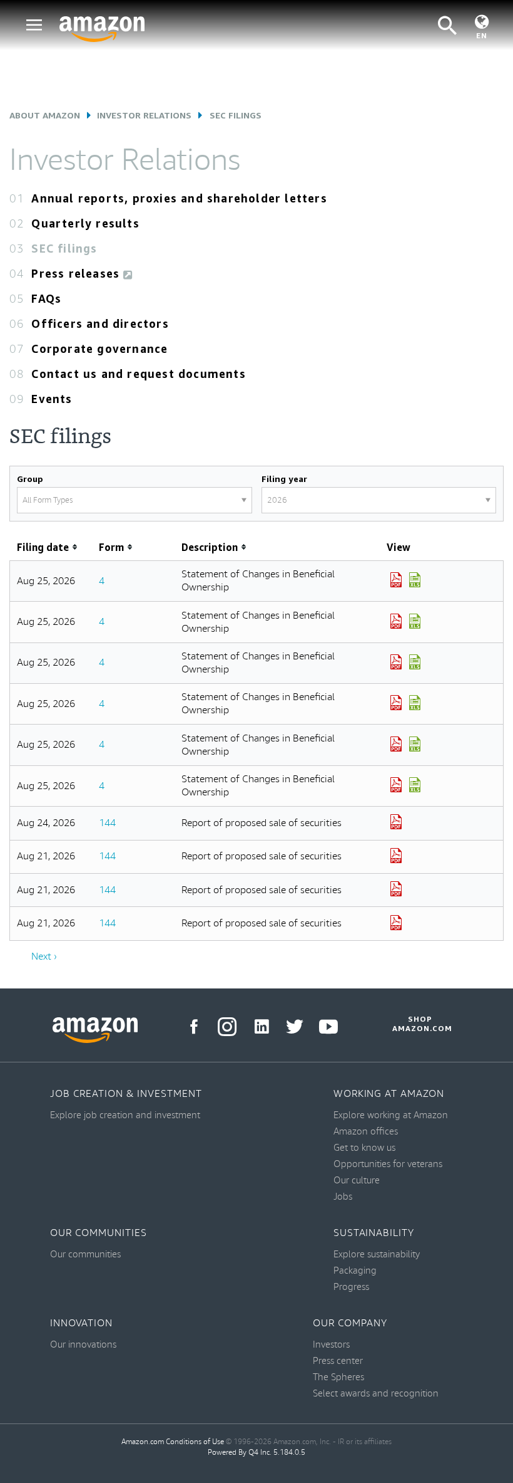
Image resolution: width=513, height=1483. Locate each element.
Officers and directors (99, 323)
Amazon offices (365, 1131)
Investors (331, 1344)
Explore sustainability (376, 1254)
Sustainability (373, 1233)
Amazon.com (142, 1442)
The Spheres (338, 1377)
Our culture (356, 1180)
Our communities (85, 1254)
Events (51, 399)
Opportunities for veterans (387, 1164)
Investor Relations (144, 115)
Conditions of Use (195, 1442)
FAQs (46, 298)
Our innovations (83, 1344)
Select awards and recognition (376, 1393)
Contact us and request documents (138, 373)
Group (30, 478)
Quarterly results (85, 223)
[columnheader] (51, 547)
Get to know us (364, 1148)
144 (107, 823)
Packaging (355, 1270)
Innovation (81, 1323)
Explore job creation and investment (125, 1115)
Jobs (342, 1196)
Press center (338, 1361)
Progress (351, 1287)
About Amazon (44, 115)
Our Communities (98, 1233)
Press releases (77, 273)
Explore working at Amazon (390, 1115)
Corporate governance (99, 348)
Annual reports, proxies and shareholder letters (179, 198)
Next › (44, 956)
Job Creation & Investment (126, 1094)
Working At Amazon (388, 1094)
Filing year (284, 478)
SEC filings (64, 248)
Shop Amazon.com (420, 1023)
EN (481, 35)
